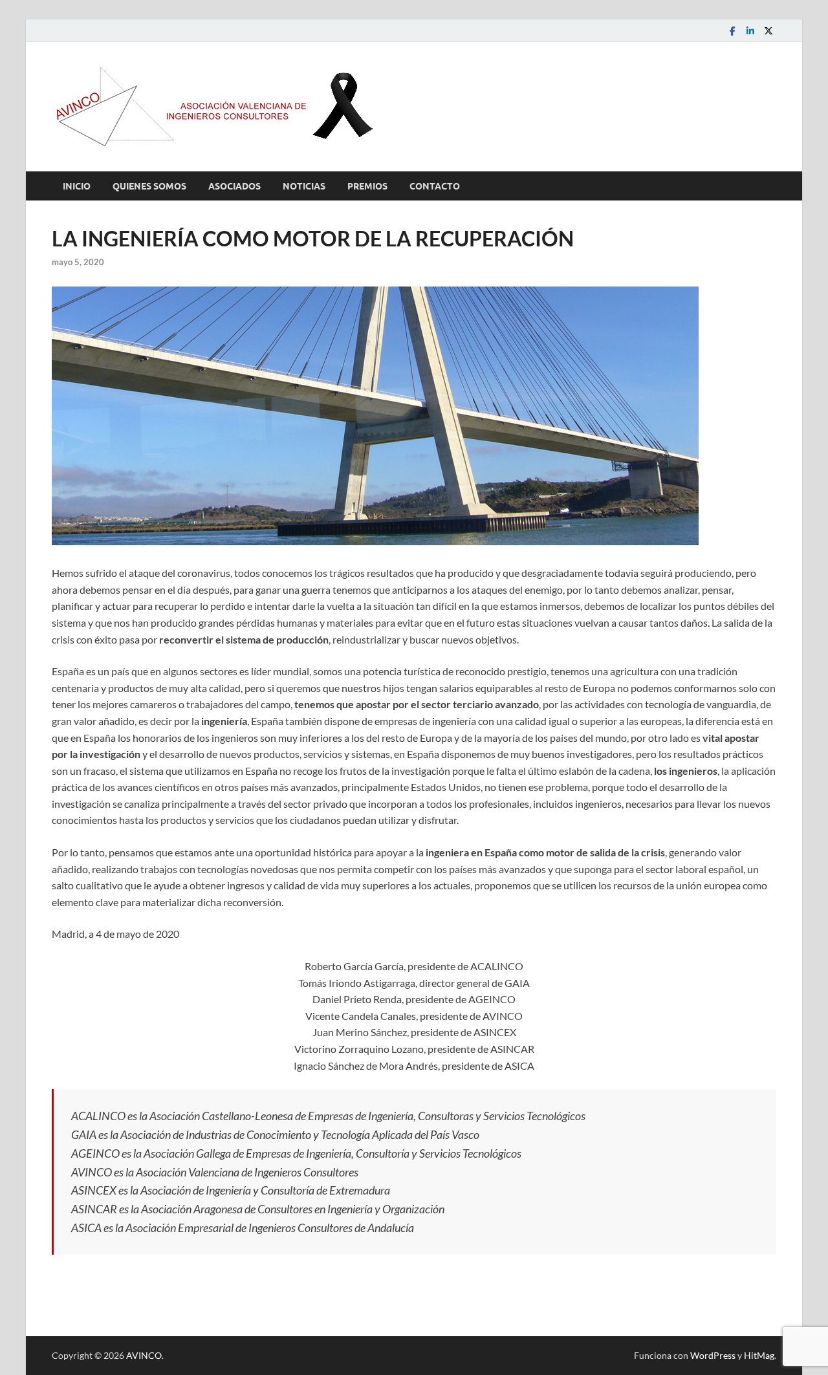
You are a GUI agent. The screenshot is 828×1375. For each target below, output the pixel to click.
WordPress (712, 1355)
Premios (367, 186)
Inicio (77, 186)
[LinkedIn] (750, 30)
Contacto (434, 186)
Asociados (234, 186)
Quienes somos (149, 186)
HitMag (759, 1355)
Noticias (304, 186)
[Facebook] (732, 30)
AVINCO (144, 1355)
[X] (768, 30)
